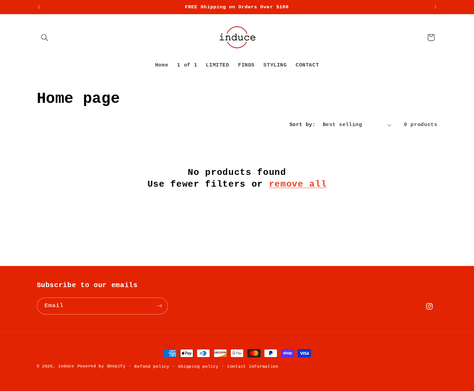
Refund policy (151, 366)
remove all (298, 184)
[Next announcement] (435, 7)
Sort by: (302, 124)
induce (66, 366)
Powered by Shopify (101, 366)
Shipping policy (198, 366)
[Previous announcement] (38, 7)
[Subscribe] (159, 305)
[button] (45, 37)
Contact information (252, 366)
